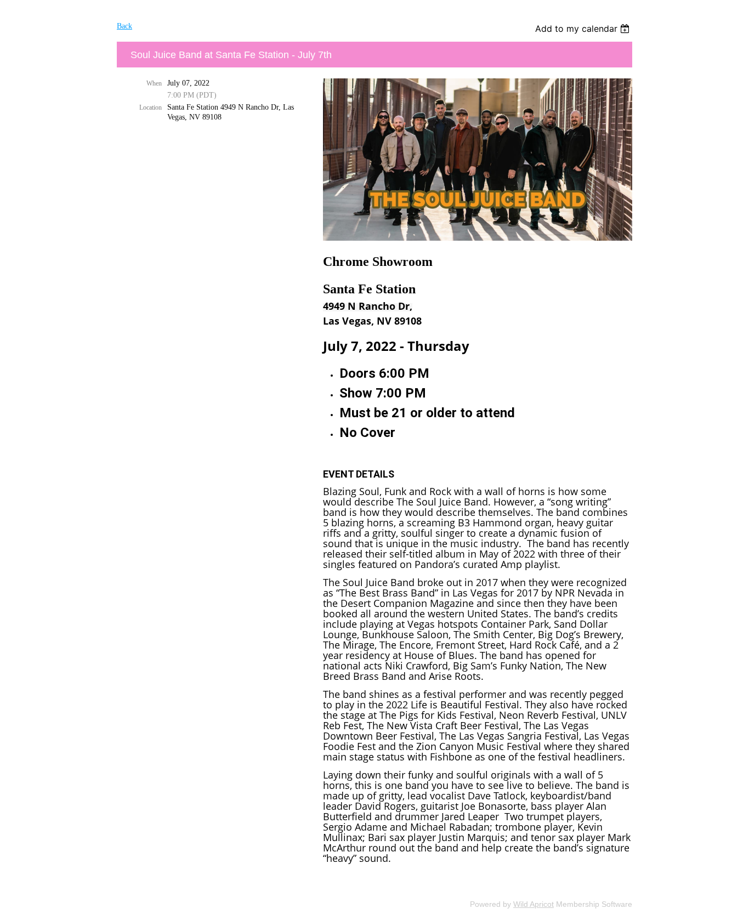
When (154, 83)
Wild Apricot (533, 904)
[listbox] (583, 28)
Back (124, 26)
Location (150, 107)
